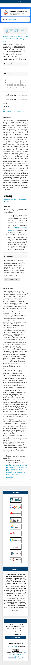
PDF (5, 68)
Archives (10, 28)
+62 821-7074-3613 (12, 646)
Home (5, 28)
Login (28, 1)
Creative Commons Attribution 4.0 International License (15, 199)
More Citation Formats (12, 279)
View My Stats (19, 658)
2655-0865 (12, 19)
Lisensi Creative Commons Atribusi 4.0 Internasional (16, 654)
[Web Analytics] (11, 658)
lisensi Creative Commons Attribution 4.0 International (17, 228)
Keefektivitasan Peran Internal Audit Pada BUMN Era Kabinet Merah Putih (17, 466)
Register (22, 1)
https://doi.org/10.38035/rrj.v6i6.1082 (14, 111)
